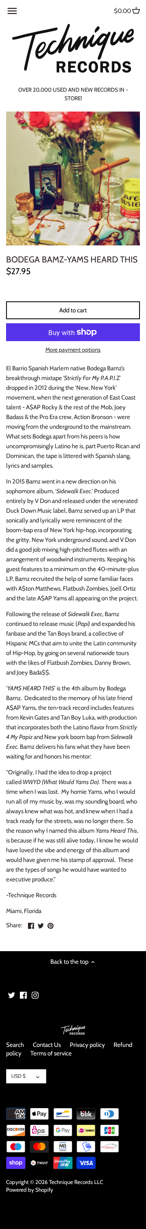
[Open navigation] (12, 11)
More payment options (73, 350)
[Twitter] (11, 995)
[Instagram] (35, 995)
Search (15, 1045)
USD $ (18, 1076)
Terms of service (51, 1053)
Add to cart (73, 310)
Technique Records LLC (76, 1182)
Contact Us (47, 1045)
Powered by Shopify (29, 1189)
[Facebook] (23, 995)
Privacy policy (87, 1045)
